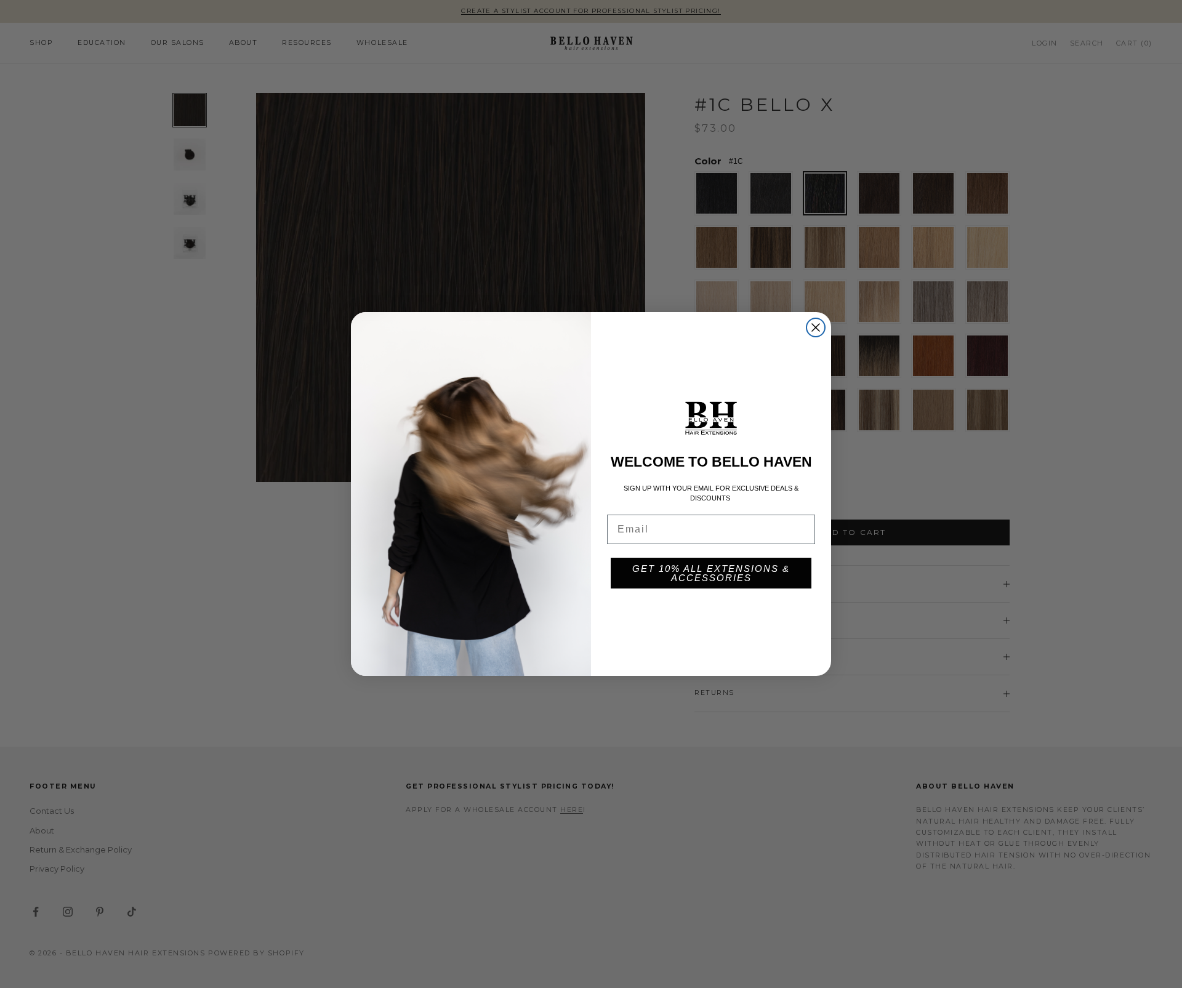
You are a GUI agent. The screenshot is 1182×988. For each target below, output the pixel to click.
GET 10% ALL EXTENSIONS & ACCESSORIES (711, 573)
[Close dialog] (815, 327)
